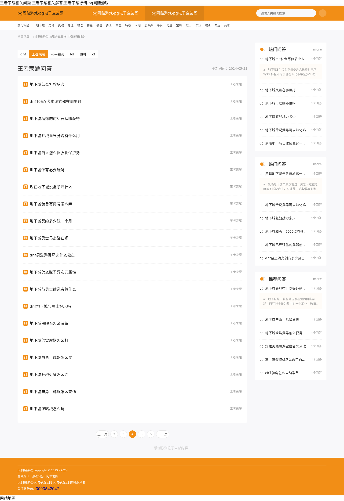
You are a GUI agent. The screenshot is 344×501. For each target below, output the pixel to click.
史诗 (51, 25)
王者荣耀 (38, 54)
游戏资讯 (23, 476)
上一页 (102, 434)
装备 (99, 25)
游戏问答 (38, 476)
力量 (169, 25)
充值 (70, 25)
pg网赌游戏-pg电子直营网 (40, 13)
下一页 (162, 434)
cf (93, 54)
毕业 (198, 25)
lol (72, 54)
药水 (227, 25)
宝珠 (179, 25)
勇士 (109, 25)
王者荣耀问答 (76, 36)
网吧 (138, 25)
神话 (90, 25)
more (317, 49)
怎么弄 (148, 25)
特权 (128, 25)
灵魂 (61, 25)
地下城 (40, 25)
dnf (23, 54)
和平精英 (58, 54)
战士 (189, 25)
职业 (208, 25)
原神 (83, 54)
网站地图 (52, 476)
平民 (160, 25)
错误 (80, 25)
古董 (118, 25)
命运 (217, 25)
